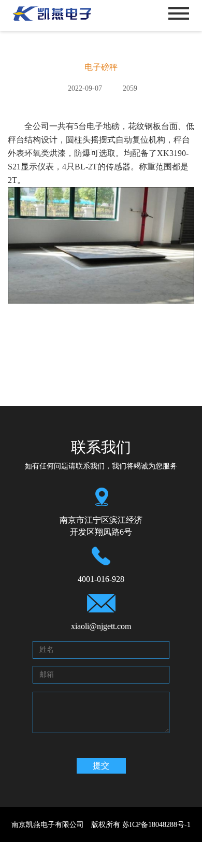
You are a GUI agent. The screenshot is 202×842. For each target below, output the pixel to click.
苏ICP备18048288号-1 (156, 824)
